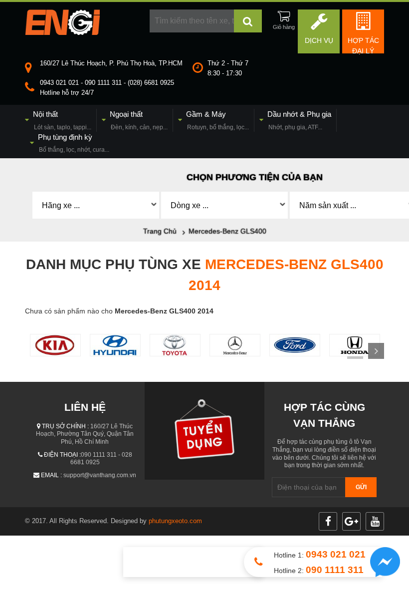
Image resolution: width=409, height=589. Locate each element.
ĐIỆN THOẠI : (62, 454)
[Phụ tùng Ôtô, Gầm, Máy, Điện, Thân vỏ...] (62, 32)
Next (376, 351)
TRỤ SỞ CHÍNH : (65, 426)
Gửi (361, 487)
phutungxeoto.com (175, 521)
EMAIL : (51, 475)
